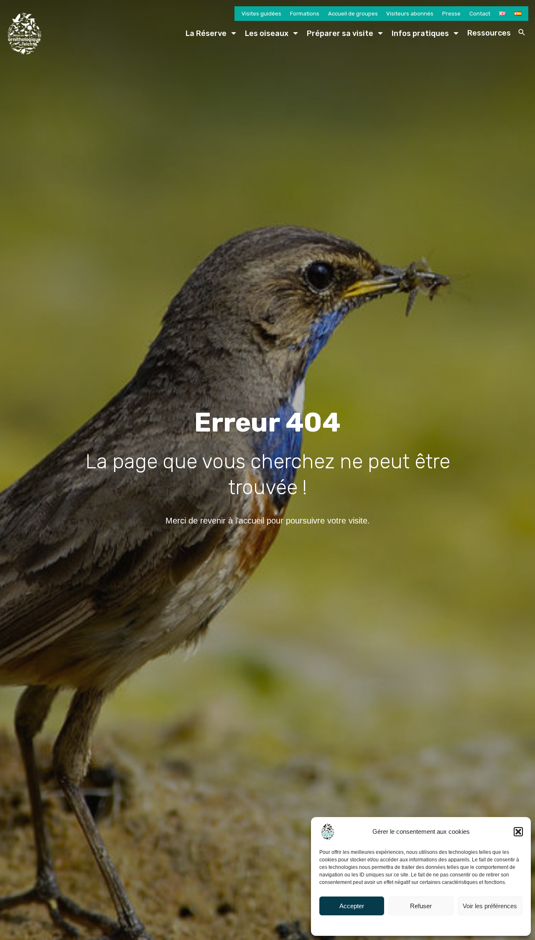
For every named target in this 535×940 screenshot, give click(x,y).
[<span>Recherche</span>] (521, 32)
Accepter (351, 905)
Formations (304, 13)
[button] (518, 832)
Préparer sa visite (340, 33)
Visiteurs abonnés (409, 13)
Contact (479, 13)
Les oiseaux (266, 33)
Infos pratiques (420, 33)
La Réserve (206, 33)
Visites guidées (261, 13)
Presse (451, 13)
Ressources (489, 33)
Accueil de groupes (353, 13)
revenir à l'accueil (232, 520)
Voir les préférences (490, 905)
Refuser (421, 905)
